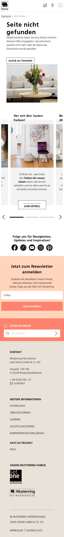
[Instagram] (41, 247)
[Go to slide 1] (16, 217)
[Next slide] (60, 217)
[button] (52, 5)
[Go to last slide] (3, 217)
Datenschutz (34, 530)
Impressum (17, 530)
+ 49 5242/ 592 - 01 (20, 379)
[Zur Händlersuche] (56, 333)
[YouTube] (32, 247)
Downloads (17, 405)
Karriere (15, 419)
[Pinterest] (49, 247)
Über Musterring (20, 412)
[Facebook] (14, 247)
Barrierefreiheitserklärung (27, 433)
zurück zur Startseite (20, 60)
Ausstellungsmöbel (22, 426)
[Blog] (23, 247)
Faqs (13, 449)
